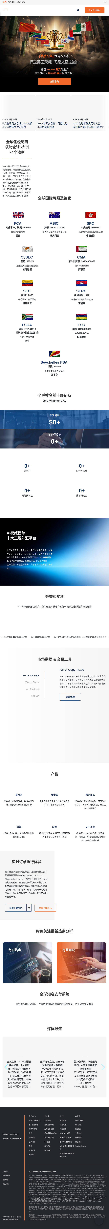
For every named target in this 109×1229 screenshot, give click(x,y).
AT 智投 (47, 1142)
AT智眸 (77, 1116)
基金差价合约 (49, 1137)
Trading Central (80, 1146)
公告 (61, 1116)
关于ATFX (32, 1116)
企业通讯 (32, 1142)
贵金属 (46, 1116)
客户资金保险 (33, 1125)
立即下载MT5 (45, 908)
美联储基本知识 (65, 1137)
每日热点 (15, 950)
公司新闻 (32, 1137)
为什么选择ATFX (35, 1120)
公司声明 (63, 1120)
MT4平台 (47, 1150)
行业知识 (68, 950)
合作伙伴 (32, 1150)
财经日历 (78, 1142)
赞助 (30, 1146)
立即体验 (70, 697)
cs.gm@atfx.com (15, 1138)
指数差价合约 (49, 1125)
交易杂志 (78, 1133)
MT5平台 (47, 1146)
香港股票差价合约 (50, 1133)
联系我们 (32, 1154)
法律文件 (6, 1180)
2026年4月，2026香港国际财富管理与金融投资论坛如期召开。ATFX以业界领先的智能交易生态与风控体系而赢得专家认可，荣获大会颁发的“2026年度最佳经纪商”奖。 (19, 1074)
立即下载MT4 (15, 908)
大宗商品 (47, 1120)
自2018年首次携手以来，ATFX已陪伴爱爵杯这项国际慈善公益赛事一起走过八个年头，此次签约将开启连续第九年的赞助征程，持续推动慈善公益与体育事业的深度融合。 (52, 1074)
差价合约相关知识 (66, 1142)
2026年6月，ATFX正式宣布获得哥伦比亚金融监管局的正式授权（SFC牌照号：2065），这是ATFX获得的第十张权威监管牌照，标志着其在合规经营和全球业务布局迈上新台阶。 (85, 1074)
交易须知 (63, 1125)
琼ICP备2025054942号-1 (11, 1219)
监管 (30, 1133)
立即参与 (54, 81)
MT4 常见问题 (65, 1133)
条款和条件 (6, 1175)
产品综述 (63, 1129)
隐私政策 (6, 1171)
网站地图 (6, 1184)
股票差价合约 (49, 1129)
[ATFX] (54, 10)
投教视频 (78, 1137)
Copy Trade (79, 1120)
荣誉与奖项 (33, 1129)
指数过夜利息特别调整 (16, 2)
